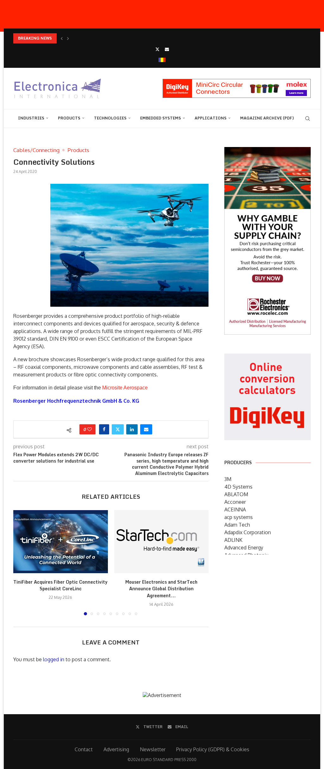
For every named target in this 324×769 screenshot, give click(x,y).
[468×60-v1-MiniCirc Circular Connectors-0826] (237, 82)
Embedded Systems (160, 118)
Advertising (116, 749)
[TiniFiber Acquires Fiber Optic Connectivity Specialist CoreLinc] (60, 541)
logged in (53, 659)
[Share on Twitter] (118, 429)
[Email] (167, 49)
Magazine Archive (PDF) (267, 118)
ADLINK (233, 540)
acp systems (238, 517)
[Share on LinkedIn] (132, 429)
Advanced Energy (243, 547)
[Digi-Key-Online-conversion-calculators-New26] (267, 358)
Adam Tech (237, 525)
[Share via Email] (146, 429)
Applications (211, 118)
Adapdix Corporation (247, 532)
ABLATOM (236, 494)
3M (227, 479)
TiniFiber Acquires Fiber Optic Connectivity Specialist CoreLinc (60, 585)
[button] (61, 38)
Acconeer (235, 502)
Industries (31, 118)
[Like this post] (89, 429)
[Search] (307, 118)
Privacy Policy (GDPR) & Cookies (212, 749)
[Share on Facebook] (104, 429)
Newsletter (152, 749)
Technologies (110, 118)
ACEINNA (235, 509)
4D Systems (238, 487)
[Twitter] (157, 49)
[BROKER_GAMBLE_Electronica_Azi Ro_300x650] (267, 151)
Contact (84, 749)
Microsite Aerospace (125, 387)
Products (69, 118)
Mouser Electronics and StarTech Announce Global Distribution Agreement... (161, 588)
